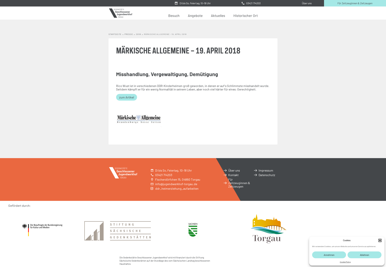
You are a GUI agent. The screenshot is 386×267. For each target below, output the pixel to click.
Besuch (174, 15)
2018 (138, 34)
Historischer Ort (245, 15)
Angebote (195, 15)
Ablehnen (364, 254)
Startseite (115, 34)
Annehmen (329, 254)
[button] (379, 240)
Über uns (307, 3)
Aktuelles (218, 15)
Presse (129, 34)
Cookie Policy (345, 262)
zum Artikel (126, 97)
